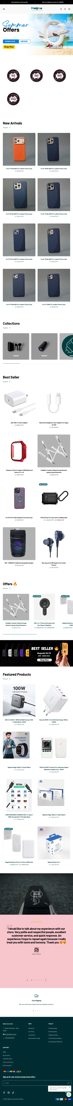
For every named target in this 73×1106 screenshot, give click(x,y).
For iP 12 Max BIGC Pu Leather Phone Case (54, 259)
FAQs (4, 1052)
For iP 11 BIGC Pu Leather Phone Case (53, 304)
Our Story (31, 1031)
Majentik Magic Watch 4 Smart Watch (53, 815)
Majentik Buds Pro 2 (54, 862)
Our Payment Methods (55, 1041)
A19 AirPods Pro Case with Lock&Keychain (54, 517)
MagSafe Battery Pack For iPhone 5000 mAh (19, 862)
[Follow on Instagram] (8, 1092)
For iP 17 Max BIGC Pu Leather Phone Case (19, 168)
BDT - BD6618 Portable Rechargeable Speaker (19, 563)
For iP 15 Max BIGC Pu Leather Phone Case (19, 214)
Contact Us (31, 1035)
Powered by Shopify (17, 1099)
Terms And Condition (55, 1038)
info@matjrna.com (10, 1034)
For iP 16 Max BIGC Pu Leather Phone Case (54, 168)
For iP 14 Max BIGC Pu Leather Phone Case (54, 214)
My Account (6, 1055)
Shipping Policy (53, 1035)
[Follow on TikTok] (13, 1092)
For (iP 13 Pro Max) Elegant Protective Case (19, 517)
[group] (36, 34)
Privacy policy (53, 1028)
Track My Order (7, 1059)
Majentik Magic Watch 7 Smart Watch (19, 767)
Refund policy (53, 1031)
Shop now (36, 894)
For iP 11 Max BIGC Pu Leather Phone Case (19, 304)
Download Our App (34, 1038)
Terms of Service (8, 1062)
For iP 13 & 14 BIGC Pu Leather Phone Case (19, 259)
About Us (31, 1028)
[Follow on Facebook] (4, 1092)
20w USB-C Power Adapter (19, 423)
